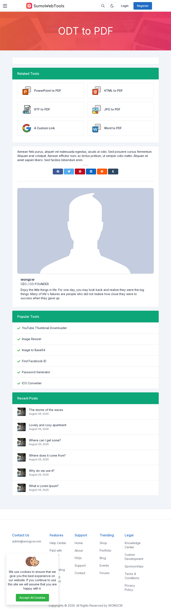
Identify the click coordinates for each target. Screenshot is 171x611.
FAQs (78, 558)
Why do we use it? (41, 470)
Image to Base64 (33, 350)
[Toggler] (5, 6)
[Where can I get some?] (21, 444)
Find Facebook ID (34, 361)
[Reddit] (102, 171)
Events (104, 565)
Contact (80, 573)
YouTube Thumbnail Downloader (44, 328)
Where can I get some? (45, 440)
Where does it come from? (47, 455)
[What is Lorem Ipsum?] (21, 490)
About (79, 550)
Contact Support (55, 579)
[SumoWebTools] (45, 6)
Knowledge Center (133, 545)
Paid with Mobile (56, 552)
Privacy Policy (130, 587)
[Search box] (103, 6)
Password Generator (36, 372)
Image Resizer (31, 339)
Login (124, 6)
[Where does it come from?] (21, 459)
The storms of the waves (46, 410)
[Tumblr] (113, 171)
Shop (103, 543)
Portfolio (105, 550)
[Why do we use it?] (21, 474)
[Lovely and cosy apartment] (21, 429)
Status (54, 562)
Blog (103, 558)
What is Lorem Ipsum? (44, 486)
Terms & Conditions (132, 576)
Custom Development (134, 557)
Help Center (58, 543)
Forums (104, 573)
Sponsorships (134, 566)
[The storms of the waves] (21, 414)
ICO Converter (32, 383)
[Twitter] (69, 171)
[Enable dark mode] (112, 6)
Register (142, 6)
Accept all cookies (32, 597)
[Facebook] (58, 171)
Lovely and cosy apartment (47, 425)
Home (79, 543)
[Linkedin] (91, 171)
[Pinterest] (80, 171)
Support (80, 565)
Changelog (57, 569)
